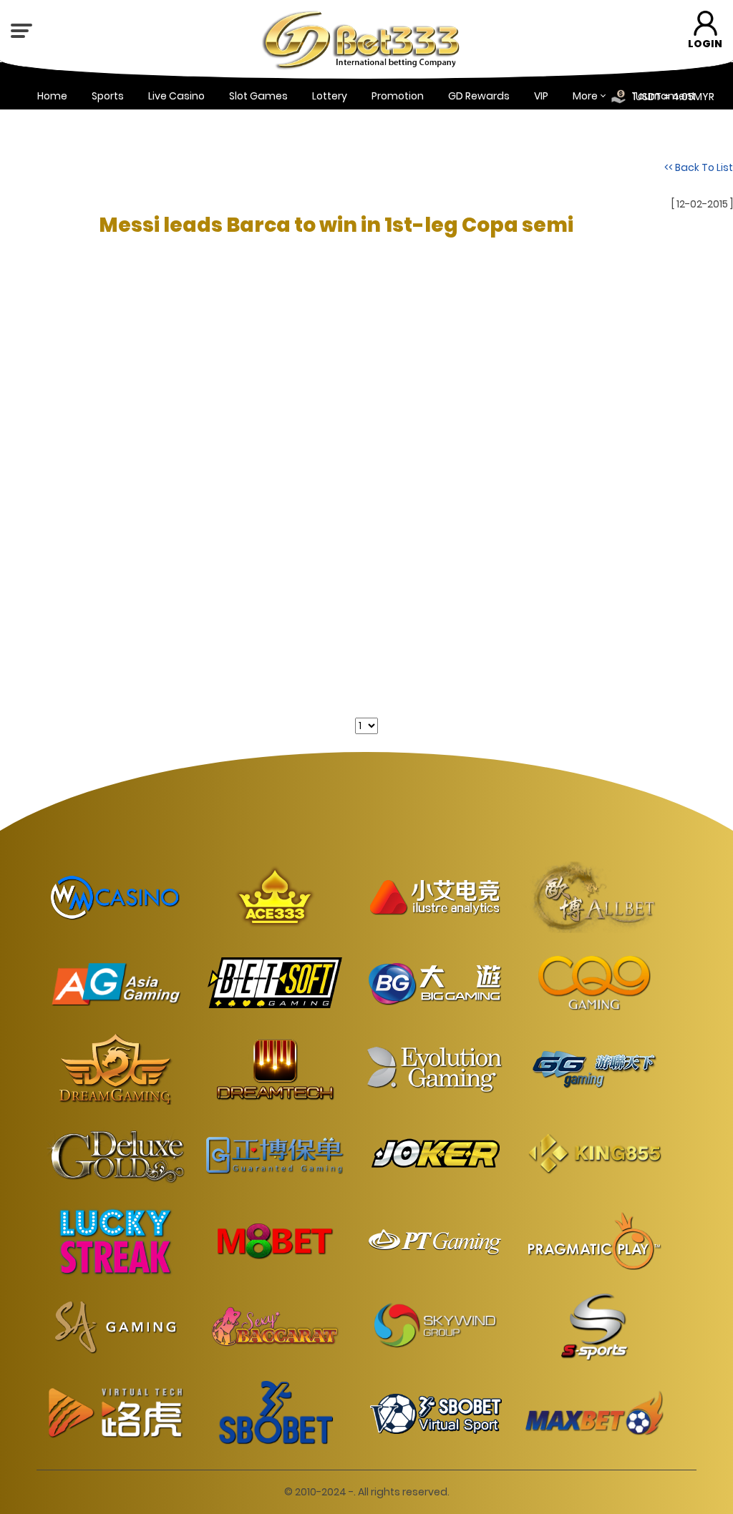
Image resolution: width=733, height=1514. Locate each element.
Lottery (329, 96)
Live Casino (176, 96)
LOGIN (705, 43)
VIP (541, 96)
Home (52, 96)
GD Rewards (479, 96)
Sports (108, 96)
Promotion (398, 96)
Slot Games (258, 96)
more (585, 96)
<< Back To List (698, 167)
